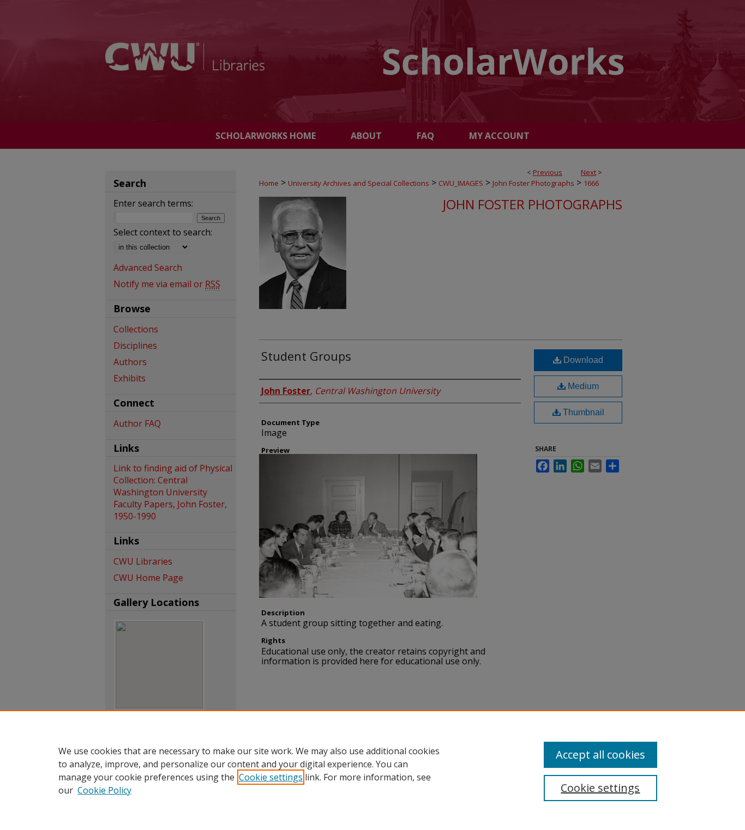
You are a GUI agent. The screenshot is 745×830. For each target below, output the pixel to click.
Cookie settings (271, 777)
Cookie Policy (104, 790)
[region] (372, 770)
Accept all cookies (600, 754)
